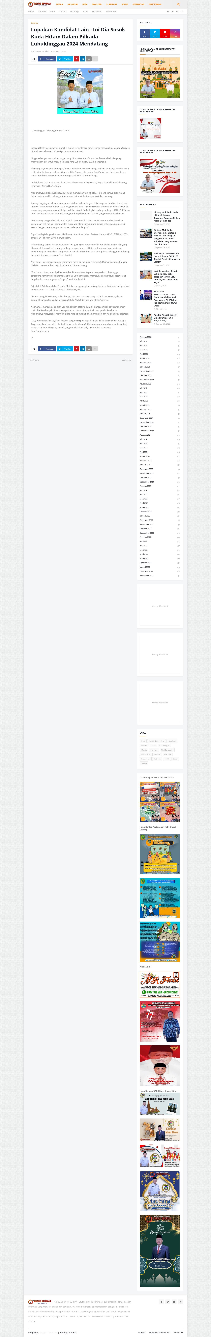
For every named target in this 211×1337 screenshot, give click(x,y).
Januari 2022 (160, 567)
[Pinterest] (76, 58)
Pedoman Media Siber (159, 1332)
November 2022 (160, 524)
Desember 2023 (160, 469)
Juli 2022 (160, 541)
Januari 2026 (160, 366)
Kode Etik (178, 1332)
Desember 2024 (160, 418)
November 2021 (160, 575)
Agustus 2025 (160, 383)
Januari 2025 (160, 413)
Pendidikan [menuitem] (155, 4)
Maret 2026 (160, 358)
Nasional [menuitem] (72, 4)
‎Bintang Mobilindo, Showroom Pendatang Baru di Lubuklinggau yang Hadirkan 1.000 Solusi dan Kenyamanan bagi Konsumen (165, 237)
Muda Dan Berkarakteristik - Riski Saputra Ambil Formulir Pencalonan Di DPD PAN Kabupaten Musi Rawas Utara (165, 298)
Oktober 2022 (160, 528)
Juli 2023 (160, 490)
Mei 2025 (160, 396)
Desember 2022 (160, 520)
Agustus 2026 (160, 337)
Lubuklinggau (164, 745)
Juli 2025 (160, 388)
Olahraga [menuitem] (111, 4)
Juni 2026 (160, 345)
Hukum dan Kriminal (156, 741)
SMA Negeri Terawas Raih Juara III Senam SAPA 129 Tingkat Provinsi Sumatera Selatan (167, 257)
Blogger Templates (48, 1332)
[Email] (89, 58)
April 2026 (160, 354)
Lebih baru (34, 360)
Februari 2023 (160, 511)
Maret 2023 (160, 507)
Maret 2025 (160, 405)
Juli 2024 (160, 439)
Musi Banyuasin (167, 750)
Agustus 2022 (160, 537)
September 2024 (160, 430)
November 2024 (160, 422)
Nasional (42, 11)
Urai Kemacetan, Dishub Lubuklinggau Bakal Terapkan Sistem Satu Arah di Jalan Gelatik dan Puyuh (166, 277)
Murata (144, 750)
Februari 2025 (160, 409)
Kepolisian (172, 741)
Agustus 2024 (160, 435)
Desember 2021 (160, 571)
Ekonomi (62, 11)
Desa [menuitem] (85, 4)
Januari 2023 (160, 515)
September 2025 (160, 379)
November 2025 (160, 371)
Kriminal (144, 745)
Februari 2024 (160, 460)
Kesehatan (97, 11)
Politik (166, 759)
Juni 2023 (160, 494)
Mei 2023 (160, 498)
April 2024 (160, 452)
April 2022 (160, 554)
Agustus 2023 (160, 486)
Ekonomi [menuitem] (97, 4)
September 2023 (160, 482)
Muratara (154, 750)
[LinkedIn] (82, 58)
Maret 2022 (160, 558)
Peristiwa (157, 759)
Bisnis (85, 11)
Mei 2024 (160, 447)
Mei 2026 (160, 349)
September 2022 (160, 533)
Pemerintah (145, 759)
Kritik (153, 745)
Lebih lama (126, 360)
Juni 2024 (160, 443)
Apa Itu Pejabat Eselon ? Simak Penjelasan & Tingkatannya (165, 318)
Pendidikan (111, 11)
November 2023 (160, 473)
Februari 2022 (160, 562)
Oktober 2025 (160, 375)
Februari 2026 (160, 362)
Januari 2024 (160, 464)
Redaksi (142, 1332)
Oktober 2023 (160, 477)
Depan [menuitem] (59, 4)
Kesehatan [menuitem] (138, 4)
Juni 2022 (160, 545)
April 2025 (160, 400)
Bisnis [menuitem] (125, 4)
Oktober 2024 (160, 426)
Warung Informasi (68, 1332)
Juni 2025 (160, 392)
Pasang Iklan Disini (160, 606)
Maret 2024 (160, 456)
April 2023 (160, 503)
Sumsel (144, 763)
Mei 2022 (160, 550)
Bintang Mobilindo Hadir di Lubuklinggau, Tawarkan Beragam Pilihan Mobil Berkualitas (167, 216)
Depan (31, 11)
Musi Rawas (145, 754)
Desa (52, 11)
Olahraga (74, 11)
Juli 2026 (160, 341)
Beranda (34, 23)
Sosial (175, 759)
